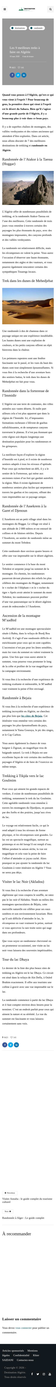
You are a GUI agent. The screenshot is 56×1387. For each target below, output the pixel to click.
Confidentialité (21, 1355)
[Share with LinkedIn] (23, 75)
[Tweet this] (18, 75)
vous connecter (23, 1327)
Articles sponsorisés (13, 1350)
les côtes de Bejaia (31, 715)
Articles (16, 1151)
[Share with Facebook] (12, 75)
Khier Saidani (18, 1101)
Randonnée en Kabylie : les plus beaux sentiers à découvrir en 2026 (26, 1276)
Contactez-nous (25, 1360)
